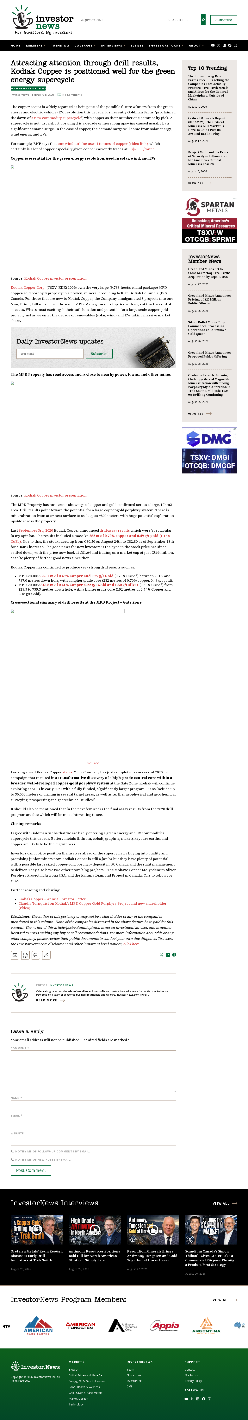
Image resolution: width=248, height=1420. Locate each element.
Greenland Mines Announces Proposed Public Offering (209, 354)
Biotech (73, 1369)
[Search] (203, 19)
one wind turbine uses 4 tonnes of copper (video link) (103, 144)
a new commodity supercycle (56, 118)
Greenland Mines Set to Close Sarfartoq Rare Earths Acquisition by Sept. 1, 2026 (209, 273)
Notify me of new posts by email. (43, 1159)
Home (16, 45)
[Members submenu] (45, 45)
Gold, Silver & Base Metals (28, 88)
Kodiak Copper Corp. (28, 287)
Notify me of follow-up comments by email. (52, 1151)
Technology (76, 1404)
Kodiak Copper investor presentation (55, 278)
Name (16, 1098)
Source (93, 763)
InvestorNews (61, 985)
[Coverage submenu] (94, 45)
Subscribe (223, 20)
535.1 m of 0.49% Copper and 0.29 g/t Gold (77, 576)
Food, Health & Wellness (84, 1387)
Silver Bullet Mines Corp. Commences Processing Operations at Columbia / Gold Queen (207, 328)
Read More (46, 1000)
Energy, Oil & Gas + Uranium (87, 1381)
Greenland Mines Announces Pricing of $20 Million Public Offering (209, 299)
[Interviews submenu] (124, 45)
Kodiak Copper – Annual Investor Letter (52, 899)
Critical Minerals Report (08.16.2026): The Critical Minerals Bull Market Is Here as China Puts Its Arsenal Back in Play (206, 126)
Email (17, 1115)
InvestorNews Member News (204, 259)
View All (196, 183)
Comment (20, 1048)
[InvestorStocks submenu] (183, 45)
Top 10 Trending (207, 68)
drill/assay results (115, 530)
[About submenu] (203, 45)
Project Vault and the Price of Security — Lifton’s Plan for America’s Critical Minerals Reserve (208, 158)
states (67, 772)
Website (17, 1133)
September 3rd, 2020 (36, 530)
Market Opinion (78, 1398)
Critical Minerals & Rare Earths (88, 1375)
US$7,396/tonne (141, 149)
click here (131, 944)
